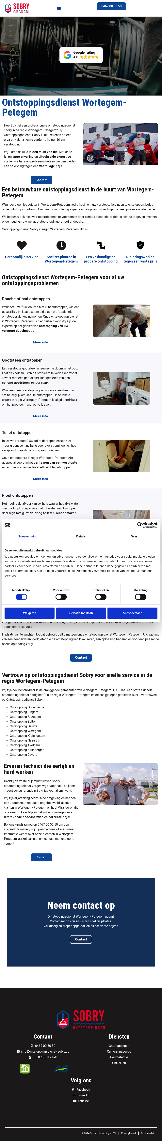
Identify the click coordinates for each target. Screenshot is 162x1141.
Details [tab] (81, 536)
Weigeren (29, 613)
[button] (58, 8)
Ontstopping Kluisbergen (27, 750)
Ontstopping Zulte (22, 721)
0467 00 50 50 (48, 824)
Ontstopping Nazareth (25, 740)
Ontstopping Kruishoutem (27, 736)
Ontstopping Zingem (24, 712)
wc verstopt (18, 441)
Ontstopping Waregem (25, 731)
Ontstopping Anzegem (25, 717)
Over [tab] (134, 536)
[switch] (61, 597)
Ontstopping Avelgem (25, 745)
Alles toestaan (132, 613)
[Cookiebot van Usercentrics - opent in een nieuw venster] (140, 525)
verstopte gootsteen (22, 368)
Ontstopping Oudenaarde (27, 707)
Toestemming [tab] (28, 536)
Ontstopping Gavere (23, 755)
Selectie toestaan (81, 613)
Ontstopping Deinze (24, 726)
